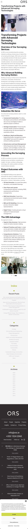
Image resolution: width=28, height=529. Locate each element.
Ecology (14, 329)
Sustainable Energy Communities (14, 352)
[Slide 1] (11, 276)
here (20, 250)
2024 (14, 377)
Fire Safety (14, 343)
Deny (14, 518)
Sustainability (14, 347)
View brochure (7, 439)
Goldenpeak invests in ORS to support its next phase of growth (14, 310)
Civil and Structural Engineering (14, 331)
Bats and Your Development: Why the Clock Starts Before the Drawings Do (14, 303)
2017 (14, 391)
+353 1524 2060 (14, 436)
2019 (14, 387)
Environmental (14, 345)
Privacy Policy (16, 525)
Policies (14, 350)
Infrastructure (14, 335)
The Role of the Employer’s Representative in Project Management (14, 306)
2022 (14, 381)
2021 (14, 383)
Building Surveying (14, 339)
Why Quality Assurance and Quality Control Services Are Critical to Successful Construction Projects (14, 299)
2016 (14, 393)
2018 (14, 389)
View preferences (14, 522)
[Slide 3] (16, 276)
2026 (14, 372)
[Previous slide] (3, 265)
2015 (14, 395)
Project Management (14, 333)
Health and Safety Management (14, 337)
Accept (14, 514)
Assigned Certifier (14, 341)
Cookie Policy (10, 525)
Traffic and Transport (14, 356)
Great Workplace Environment (14, 354)
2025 (14, 375)
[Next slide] (24, 265)
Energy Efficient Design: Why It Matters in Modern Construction (14, 313)
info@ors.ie (17, 252)
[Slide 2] (13, 276)
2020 (14, 385)
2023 (14, 379)
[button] (26, 501)
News (14, 358)
